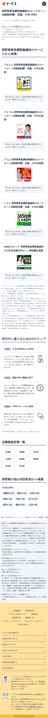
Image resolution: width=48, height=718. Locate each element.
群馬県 (22, 452)
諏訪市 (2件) (20, 505)
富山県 (22, 466)
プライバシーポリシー (11, 621)
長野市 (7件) (7, 499)
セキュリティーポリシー (34, 621)
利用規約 (34, 614)
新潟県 (8, 452)
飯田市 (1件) (21, 493)
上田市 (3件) (33, 505)
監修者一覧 (16, 618)
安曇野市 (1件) (8, 493)
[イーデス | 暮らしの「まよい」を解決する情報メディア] (9, 4)
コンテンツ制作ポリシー (17, 614)
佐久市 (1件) (33, 499)
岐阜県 (8, 466)
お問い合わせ (23, 624)
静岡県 (22, 459)
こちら (16, 572)
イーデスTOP (7, 517)
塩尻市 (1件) (7, 505)
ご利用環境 (16, 611)
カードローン (18, 517)
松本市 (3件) (34, 493)
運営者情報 (29, 611)
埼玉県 (35, 452)
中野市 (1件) (20, 499)
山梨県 (8, 459)
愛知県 (35, 459)
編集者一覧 (29, 618)
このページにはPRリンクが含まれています (20, 20)
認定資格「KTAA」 (36, 707)
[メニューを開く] (44, 4)
